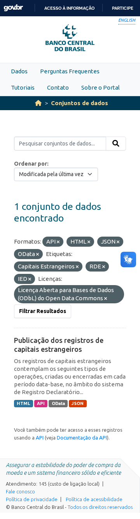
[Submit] (116, 144)
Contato (58, 87)
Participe (122, 8)
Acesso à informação (69, 8)
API (41, 403)
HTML (23, 403)
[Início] (38, 103)
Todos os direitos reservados (100, 507)
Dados (19, 71)
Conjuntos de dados (79, 103)
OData (58, 403)
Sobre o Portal (100, 87)
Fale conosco (20, 491)
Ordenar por (30, 164)
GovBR (13, 8)
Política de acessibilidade (94, 499)
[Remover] (58, 242)
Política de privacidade (32, 499)
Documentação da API (82, 437)
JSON (78, 403)
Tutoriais (23, 87)
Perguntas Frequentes (70, 71)
